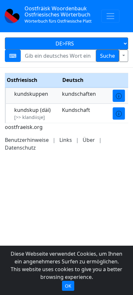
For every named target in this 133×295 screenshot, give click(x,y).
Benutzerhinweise (27, 139)
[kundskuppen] (119, 96)
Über (89, 139)
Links (65, 139)
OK (68, 286)
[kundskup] (119, 113)
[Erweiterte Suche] (123, 56)
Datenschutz (20, 147)
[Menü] (110, 16)
